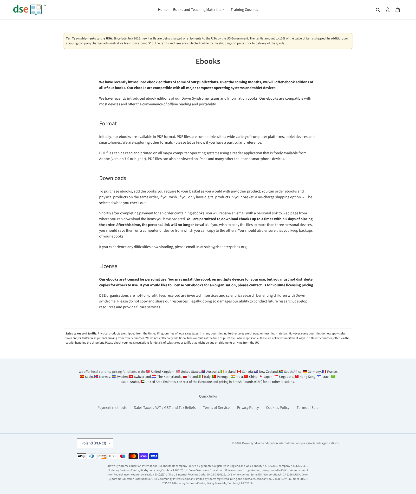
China (253, 376)
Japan (268, 376)
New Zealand (268, 371)
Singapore (286, 376)
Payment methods (112, 407)
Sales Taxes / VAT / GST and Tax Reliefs (165, 407)
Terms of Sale (307, 407)
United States (190, 371)
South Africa (292, 371)
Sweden (122, 376)
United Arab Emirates (160, 381)
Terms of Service (216, 407)
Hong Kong (307, 376)
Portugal (223, 376)
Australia (212, 371)
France (332, 371)
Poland (193, 376)
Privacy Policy (248, 407)
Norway (104, 376)
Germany (314, 371)
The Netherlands (169, 376)
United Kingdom (163, 371)
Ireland (230, 371)
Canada (247, 371)
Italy (207, 376)
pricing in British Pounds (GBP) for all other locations (256, 381)
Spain (89, 376)
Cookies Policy (277, 407)
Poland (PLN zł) (93, 443)
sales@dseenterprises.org (225, 247)
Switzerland (142, 376)
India (239, 376)
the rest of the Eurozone (194, 381)
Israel (326, 376)
